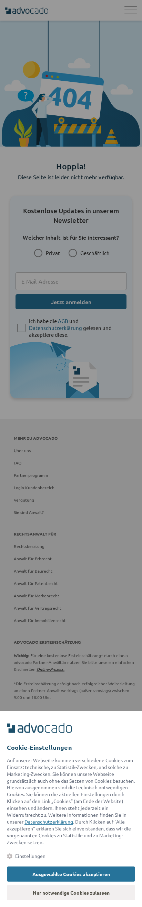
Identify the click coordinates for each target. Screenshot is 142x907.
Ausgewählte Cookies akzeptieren (71, 874)
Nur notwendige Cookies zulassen (71, 892)
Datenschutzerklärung (48, 821)
